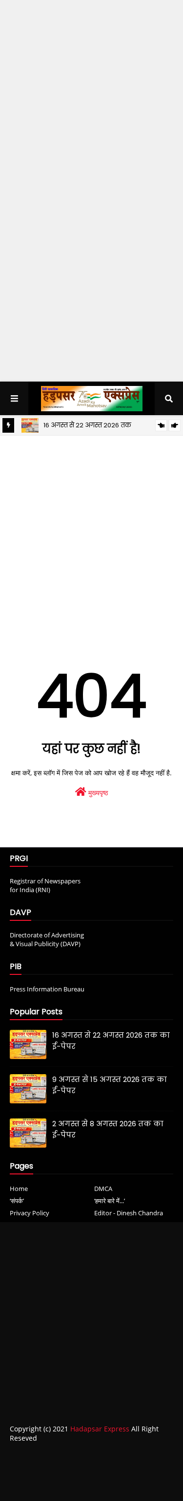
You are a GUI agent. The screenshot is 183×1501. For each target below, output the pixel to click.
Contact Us (96, 1458)
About (58, 1458)
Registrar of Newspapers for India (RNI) (45, 885)
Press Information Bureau (47, 989)
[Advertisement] (91, 99)
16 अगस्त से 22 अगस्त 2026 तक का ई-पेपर (111, 1040)
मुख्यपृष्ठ (97, 792)
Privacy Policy (29, 1212)
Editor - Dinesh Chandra (128, 1212)
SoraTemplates (72, 1475)
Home (19, 1188)
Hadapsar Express (99, 1428)
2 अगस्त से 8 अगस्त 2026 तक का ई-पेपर (107, 1129)
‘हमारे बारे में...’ (109, 1200)
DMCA (103, 1188)
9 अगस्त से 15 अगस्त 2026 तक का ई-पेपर (109, 1085)
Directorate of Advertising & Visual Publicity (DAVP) (47, 939)
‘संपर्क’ (17, 1200)
